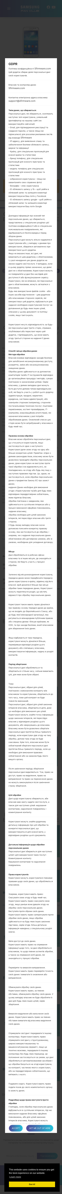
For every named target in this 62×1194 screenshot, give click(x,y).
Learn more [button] (15, 1177)
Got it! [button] (32, 1184)
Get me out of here (39, 1128)
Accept (16, 1128)
